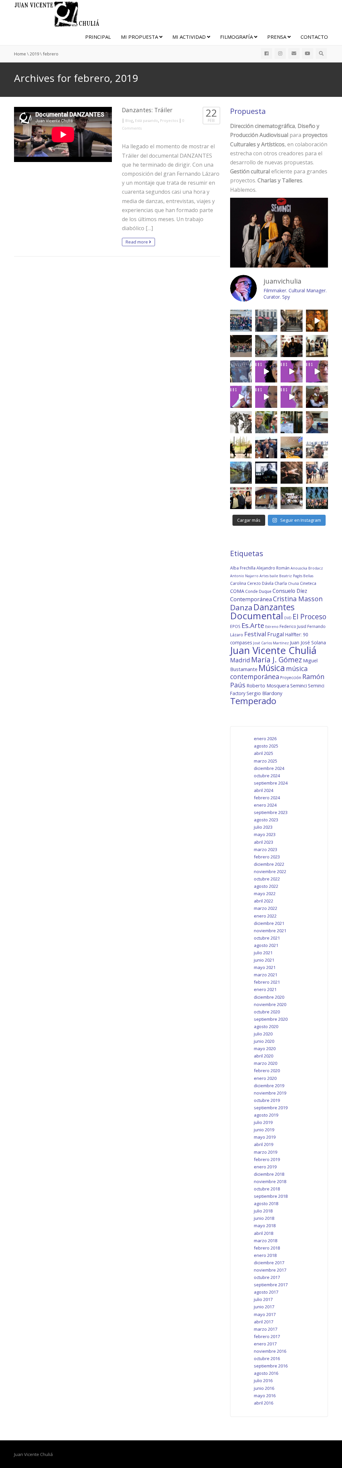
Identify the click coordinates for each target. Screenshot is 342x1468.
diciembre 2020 (269, 997)
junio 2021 (264, 960)
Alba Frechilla (242, 568)
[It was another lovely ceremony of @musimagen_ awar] (292, 346)
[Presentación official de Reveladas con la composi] (317, 346)
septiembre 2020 (271, 1019)
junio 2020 (264, 1041)
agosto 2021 (266, 945)
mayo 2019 (265, 1137)
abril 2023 (263, 842)
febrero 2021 (267, 982)
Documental (256, 616)
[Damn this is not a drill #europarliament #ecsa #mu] (292, 448)
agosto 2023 (266, 820)
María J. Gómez (276, 659)
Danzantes (274, 607)
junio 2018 (264, 1218)
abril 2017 (263, 1322)
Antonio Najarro (244, 576)
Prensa (277, 36)
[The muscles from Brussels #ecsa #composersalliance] (266, 448)
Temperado (253, 701)
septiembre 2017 (271, 1285)
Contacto (314, 36)
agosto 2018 (266, 1203)
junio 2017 (264, 1307)
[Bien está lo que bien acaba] (317, 321)
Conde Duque (258, 591)
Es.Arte (252, 625)
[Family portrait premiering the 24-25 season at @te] (317, 498)
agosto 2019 (266, 1115)
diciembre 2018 (269, 1174)
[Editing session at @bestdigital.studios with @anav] (266, 473)
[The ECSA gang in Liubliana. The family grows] (241, 346)
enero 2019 (265, 1167)
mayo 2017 (265, 1314)
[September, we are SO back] (317, 397)
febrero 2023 (267, 857)
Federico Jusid (293, 626)
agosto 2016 (266, 1373)
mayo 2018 (265, 1225)
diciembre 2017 (269, 1263)
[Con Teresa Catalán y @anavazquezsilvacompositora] (317, 422)
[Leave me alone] (266, 498)
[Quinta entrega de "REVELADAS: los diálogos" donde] (292, 371)
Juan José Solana (308, 642)
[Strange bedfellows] (266, 422)
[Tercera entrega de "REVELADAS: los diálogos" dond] (241, 397)
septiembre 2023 (271, 812)
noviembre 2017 (270, 1270)
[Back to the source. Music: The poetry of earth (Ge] (241, 473)
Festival (255, 634)
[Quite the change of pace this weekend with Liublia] (266, 346)
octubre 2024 (267, 776)
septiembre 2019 (271, 1108)
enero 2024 (265, 805)
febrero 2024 (267, 798)
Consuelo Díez (290, 591)
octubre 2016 (267, 1358)
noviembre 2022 (270, 871)
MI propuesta (140, 36)
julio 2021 (263, 953)
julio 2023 (263, 827)
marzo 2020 (265, 1063)
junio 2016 (264, 1388)
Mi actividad (189, 36)
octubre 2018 (267, 1189)
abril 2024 (263, 790)
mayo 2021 (265, 967)
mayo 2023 (265, 834)
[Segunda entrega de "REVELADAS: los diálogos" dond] (266, 397)
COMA (237, 591)
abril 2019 (263, 1144)
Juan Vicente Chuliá (273, 650)
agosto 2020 (266, 1026)
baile (274, 576)
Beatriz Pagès (290, 576)
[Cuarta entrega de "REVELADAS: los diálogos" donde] (317, 371)
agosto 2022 (266, 886)
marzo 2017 (265, 1329)
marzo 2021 (265, 975)
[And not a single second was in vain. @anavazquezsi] (241, 448)
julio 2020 (263, 1034)
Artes (264, 576)
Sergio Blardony (264, 693)
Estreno (272, 626)
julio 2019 (263, 1122)
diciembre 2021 (269, 923)
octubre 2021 (267, 938)
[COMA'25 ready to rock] (241, 422)
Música (272, 667)
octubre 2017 (267, 1277)
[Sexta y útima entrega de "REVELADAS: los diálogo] (266, 371)
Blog (129, 120)
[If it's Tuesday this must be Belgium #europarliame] (317, 448)
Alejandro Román (273, 568)
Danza (241, 607)
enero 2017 (265, 1344)
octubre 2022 (267, 879)
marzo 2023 (265, 849)
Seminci (298, 685)
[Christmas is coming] (292, 321)
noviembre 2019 (270, 1093)
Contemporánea (251, 599)
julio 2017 (263, 1299)
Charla (281, 583)
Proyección (290, 677)
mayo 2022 (265, 893)
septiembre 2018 (271, 1196)
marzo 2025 (265, 761)
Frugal (275, 634)
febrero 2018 (267, 1248)
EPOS (235, 626)
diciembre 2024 (269, 768)
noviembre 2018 (270, 1181)
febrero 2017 (267, 1336)
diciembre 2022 (269, 864)
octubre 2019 (267, 1100)
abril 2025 (263, 753)
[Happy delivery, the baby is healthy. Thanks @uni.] (241, 371)
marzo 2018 (265, 1241)
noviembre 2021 (270, 931)
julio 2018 (263, 1211)
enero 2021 (265, 989)
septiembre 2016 (271, 1366)
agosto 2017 (266, 1292)
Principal (98, 36)
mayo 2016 (265, 1396)
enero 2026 (265, 739)
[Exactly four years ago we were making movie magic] (292, 422)
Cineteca (308, 583)
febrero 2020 (267, 1071)
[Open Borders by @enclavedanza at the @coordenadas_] (292, 473)
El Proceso (309, 616)
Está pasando (146, 120)
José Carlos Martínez (271, 643)
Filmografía (237, 36)
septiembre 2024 (271, 783)
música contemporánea (269, 672)
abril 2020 (263, 1056)
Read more (137, 242)
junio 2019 (264, 1130)
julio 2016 (263, 1380)
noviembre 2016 (270, 1351)
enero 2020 (265, 1078)
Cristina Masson (298, 598)
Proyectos (169, 120)
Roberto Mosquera (267, 685)
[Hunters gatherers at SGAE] (292, 498)
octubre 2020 (267, 1012)
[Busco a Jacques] (266, 321)
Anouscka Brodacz (307, 568)
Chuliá (293, 583)
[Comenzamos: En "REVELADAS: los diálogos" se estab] (292, 397)
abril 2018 (263, 1233)
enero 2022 (265, 916)
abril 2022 (263, 901)
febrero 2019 (267, 1159)
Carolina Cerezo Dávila (252, 583)
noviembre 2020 (270, 1004)
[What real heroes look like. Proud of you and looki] (317, 473)
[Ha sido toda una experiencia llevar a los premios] (241, 498)
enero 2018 (265, 1255)
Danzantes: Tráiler (147, 110)
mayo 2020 (265, 1048)
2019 (34, 54)
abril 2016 (263, 1403)
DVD (288, 618)
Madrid (240, 660)
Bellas (308, 576)
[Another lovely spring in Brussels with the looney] (241, 321)
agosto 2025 (266, 746)
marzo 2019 (265, 1152)
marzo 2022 (265, 908)
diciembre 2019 (269, 1086)
